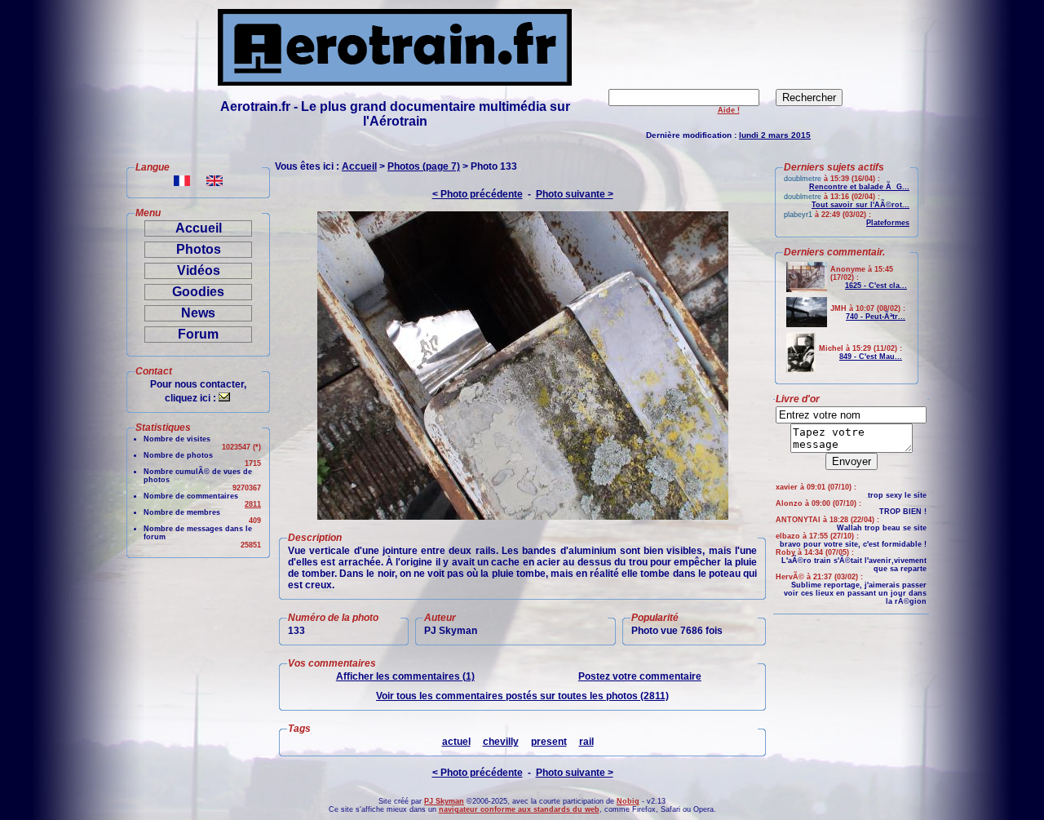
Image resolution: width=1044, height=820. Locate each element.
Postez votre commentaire (639, 676)
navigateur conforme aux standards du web (519, 809)
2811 (253, 504)
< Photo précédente (477, 194)
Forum (198, 334)
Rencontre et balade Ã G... (859, 187)
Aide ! (729, 110)
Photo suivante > (574, 194)
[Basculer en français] (182, 181)
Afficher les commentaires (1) (405, 676)
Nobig (628, 801)
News (198, 313)
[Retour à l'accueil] (395, 81)
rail (586, 741)
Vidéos (198, 270)
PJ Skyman (444, 801)
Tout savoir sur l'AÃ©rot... (860, 205)
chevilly (501, 741)
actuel (456, 741)
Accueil (198, 228)
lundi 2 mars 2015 (775, 135)
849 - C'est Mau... (870, 356)
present (549, 741)
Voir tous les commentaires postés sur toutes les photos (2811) (522, 696)
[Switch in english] (214, 181)
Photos (198, 249)
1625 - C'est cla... (876, 285)
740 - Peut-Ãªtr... (875, 316)
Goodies (198, 292)
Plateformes (887, 223)
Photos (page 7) (423, 166)
